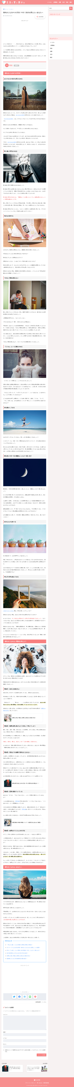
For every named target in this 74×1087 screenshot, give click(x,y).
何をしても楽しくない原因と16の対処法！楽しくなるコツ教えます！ (23, 950)
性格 (67, 2)
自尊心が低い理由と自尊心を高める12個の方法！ (19, 955)
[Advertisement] (24, 31)
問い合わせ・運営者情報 (43, 1082)
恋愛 (60, 2)
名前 (4, 1032)
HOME (37, 1080)
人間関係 (55, 2)
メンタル (49, 2)
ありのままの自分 (20, 115)
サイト (4, 1044)
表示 (16, 65)
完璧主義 (17, 801)
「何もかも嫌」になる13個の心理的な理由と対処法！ (20, 944)
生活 (63, 2)
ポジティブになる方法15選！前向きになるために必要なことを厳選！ (23, 947)
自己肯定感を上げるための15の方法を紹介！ (17, 953)
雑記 (71, 2)
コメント (5, 1014)
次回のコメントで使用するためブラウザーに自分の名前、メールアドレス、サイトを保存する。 (25, 1050)
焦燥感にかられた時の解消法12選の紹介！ (17, 958)
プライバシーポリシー (30, 1082)
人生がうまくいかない (8, 610)
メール (5, 1038)
